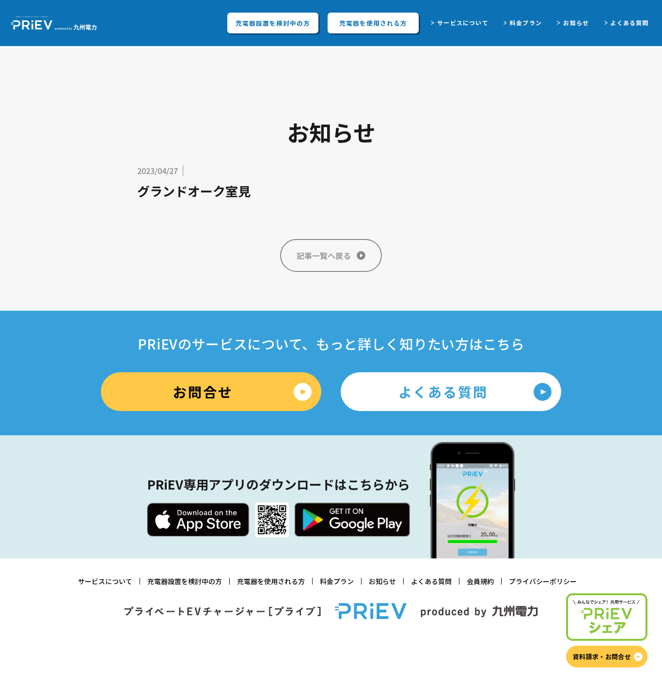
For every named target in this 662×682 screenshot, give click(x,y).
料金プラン (526, 22)
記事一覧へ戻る (324, 255)
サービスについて (463, 22)
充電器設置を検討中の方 (273, 23)
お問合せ (203, 391)
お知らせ (576, 22)
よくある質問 (629, 22)
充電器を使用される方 (373, 23)
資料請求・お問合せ (602, 656)
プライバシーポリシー (543, 581)
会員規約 (480, 581)
